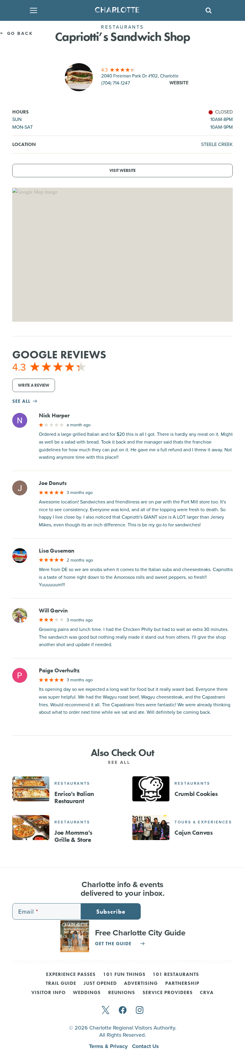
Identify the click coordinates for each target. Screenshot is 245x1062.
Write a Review (33, 385)
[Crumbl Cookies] (150, 788)
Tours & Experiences (203, 822)
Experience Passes (71, 974)
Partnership (182, 983)
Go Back (19, 33)
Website (179, 82)
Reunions (121, 993)
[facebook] (123, 1010)
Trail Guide (61, 983)
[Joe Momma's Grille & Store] (30, 827)
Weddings (87, 993)
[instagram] (140, 1010)
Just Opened (100, 983)
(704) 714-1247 (115, 83)
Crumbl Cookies (196, 794)
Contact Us (145, 1046)
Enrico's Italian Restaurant (74, 797)
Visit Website (122, 170)
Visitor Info (48, 993)
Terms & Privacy (109, 1046)
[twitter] (105, 1010)
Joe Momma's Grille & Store (73, 836)
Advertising (141, 983)
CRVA (207, 993)
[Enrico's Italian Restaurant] (30, 788)
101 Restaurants (176, 974)
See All (120, 762)
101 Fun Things (124, 974)
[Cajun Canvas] (150, 827)
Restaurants (72, 783)
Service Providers (168, 993)
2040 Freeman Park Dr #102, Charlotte (140, 75)
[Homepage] (120, 10)
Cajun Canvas (193, 832)
